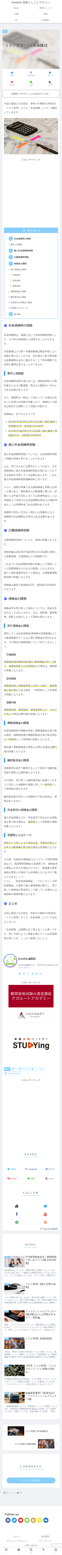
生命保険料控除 (13, 1073)
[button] (50, 83)
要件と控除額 (16, 244)
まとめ (17, 314)
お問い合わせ (31, 1545)
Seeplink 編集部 (27, 958)
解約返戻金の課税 (18, 297)
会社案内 (45, 1536)
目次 (29, 230)
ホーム (17, 1536)
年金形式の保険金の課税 (21, 302)
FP (8, 1069)
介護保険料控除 (21, 257)
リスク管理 (38, 1069)
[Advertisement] (31, 193)
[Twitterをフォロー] (24, 973)
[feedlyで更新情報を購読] (36, 973)
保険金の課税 (20, 263)
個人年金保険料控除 (23, 250)
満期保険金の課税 (18, 291)
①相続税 (16, 275)
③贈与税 (16, 286)
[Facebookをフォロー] (28, 973)
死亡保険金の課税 (18, 269)
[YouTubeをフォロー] (32, 973)
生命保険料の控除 (22, 238)
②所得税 (16, 280)
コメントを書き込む (31, 1480)
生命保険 (25, 1069)
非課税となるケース (19, 308)
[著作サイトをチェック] (20, 973)
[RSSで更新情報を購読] (41, 973)
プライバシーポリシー (16, 1541)
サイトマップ (45, 1541)
